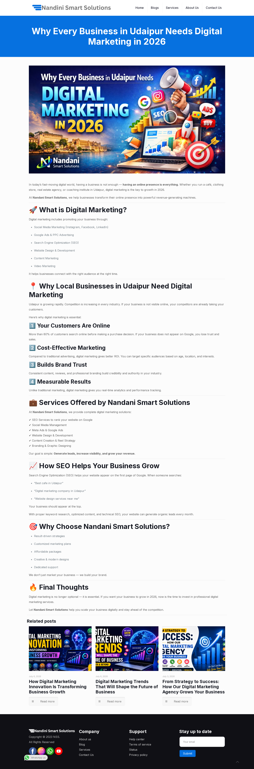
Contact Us (86, 755)
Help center (137, 739)
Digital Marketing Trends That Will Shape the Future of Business (127, 686)
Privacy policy (138, 755)
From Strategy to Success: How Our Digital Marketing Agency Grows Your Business (193, 686)
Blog (82, 744)
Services (84, 749)
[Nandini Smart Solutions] (71, 8)
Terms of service (140, 744)
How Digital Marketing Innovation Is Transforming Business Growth (58, 686)
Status (133, 749)
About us (85, 739)
